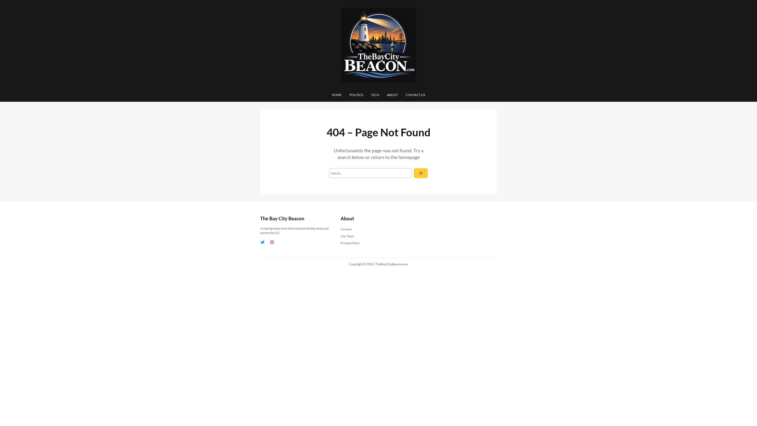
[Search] (421, 173)
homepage (409, 157)
